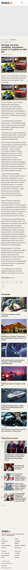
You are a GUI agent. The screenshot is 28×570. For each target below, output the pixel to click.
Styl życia (4, 547)
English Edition (5, 555)
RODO (3, 557)
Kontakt (17, 543)
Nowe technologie (6, 545)
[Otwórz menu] (25, 3)
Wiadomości (5, 541)
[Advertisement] (14, 20)
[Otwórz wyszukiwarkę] (21, 3)
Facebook (17, 555)
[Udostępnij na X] (7, 282)
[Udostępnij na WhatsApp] (21, 282)
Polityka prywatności (7, 563)
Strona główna (4, 39)
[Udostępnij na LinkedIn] (12, 282)
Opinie (3, 543)
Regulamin (4, 565)
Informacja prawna (6, 568)
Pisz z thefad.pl (5, 553)
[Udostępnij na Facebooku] (3, 282)
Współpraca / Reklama (20, 545)
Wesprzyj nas (18, 547)
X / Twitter (17, 553)
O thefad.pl (17, 541)
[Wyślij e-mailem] (16, 282)
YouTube (17, 557)
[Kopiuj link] (3, 286)
